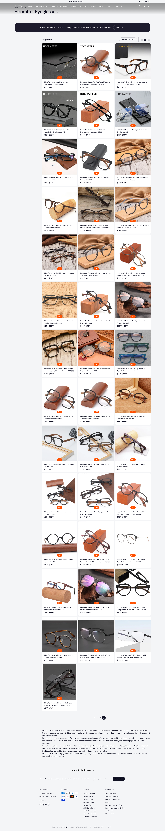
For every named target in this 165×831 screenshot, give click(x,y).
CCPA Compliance (89, 814)
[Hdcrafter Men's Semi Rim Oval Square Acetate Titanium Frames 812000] (133, 544)
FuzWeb (19, 6)
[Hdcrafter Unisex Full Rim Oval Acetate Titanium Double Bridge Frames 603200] (133, 257)
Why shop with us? (112, 796)
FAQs (101, 6)
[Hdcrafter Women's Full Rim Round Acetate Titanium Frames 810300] (133, 162)
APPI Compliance (89, 808)
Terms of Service (89, 793)
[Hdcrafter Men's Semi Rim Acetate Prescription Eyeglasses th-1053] (59, 66)
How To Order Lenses (60, 6)
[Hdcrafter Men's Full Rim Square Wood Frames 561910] (133, 449)
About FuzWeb (90, 6)
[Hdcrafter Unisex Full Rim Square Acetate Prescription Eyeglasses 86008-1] (133, 66)
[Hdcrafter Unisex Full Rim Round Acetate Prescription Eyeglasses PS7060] (96, 66)
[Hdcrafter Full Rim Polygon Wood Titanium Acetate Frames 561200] (133, 401)
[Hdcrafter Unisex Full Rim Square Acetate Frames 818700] (59, 449)
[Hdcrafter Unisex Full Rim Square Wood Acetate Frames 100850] (133, 353)
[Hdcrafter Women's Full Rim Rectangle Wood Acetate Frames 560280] (59, 592)
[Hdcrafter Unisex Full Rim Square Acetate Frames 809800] (59, 257)
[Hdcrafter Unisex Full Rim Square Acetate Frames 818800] (96, 449)
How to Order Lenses (82, 770)
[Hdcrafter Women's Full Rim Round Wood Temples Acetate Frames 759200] (133, 496)
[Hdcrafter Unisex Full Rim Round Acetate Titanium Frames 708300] (96, 401)
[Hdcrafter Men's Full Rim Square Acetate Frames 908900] (96, 162)
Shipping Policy (88, 802)
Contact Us (118, 6)
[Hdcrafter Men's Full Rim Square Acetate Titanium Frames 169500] (59, 305)
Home (30, 6)
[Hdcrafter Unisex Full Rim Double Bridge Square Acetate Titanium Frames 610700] (96, 544)
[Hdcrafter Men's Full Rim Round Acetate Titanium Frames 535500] (59, 210)
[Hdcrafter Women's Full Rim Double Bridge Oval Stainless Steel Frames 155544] (96, 640)
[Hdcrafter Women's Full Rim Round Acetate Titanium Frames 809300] (96, 257)
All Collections (41, 6)
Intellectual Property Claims (115, 808)
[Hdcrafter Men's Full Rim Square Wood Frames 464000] (133, 305)
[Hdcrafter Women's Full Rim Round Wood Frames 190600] (96, 305)
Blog (108, 6)
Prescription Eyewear (76, 1)
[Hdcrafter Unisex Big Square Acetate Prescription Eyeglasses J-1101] (59, 114)
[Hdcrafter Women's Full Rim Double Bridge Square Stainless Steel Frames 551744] (133, 640)
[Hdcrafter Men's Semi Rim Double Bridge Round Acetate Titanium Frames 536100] (96, 210)
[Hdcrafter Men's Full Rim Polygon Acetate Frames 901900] (96, 496)
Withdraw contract (90, 817)
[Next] (104, 718)
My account (109, 814)
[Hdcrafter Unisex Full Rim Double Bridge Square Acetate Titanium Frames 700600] (59, 353)
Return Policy (88, 796)
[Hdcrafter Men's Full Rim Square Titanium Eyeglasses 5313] (133, 114)
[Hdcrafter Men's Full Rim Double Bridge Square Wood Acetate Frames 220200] (59, 687)
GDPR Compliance (89, 811)
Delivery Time (76, 6)
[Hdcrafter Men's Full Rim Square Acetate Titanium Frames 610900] (59, 401)
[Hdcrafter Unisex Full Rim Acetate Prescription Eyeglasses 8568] (96, 114)
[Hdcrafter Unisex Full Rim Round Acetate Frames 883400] (59, 544)
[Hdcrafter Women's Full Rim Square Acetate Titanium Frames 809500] (133, 210)
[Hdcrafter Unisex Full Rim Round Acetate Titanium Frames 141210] (96, 353)
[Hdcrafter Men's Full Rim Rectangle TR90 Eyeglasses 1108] (59, 162)
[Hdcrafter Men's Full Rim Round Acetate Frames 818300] (59, 496)
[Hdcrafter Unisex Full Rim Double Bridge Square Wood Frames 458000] (96, 592)
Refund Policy (88, 799)
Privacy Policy (88, 805)
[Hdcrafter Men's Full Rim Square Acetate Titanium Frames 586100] (59, 640)
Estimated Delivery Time (113, 805)
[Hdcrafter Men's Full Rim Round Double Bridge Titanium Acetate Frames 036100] (133, 592)
